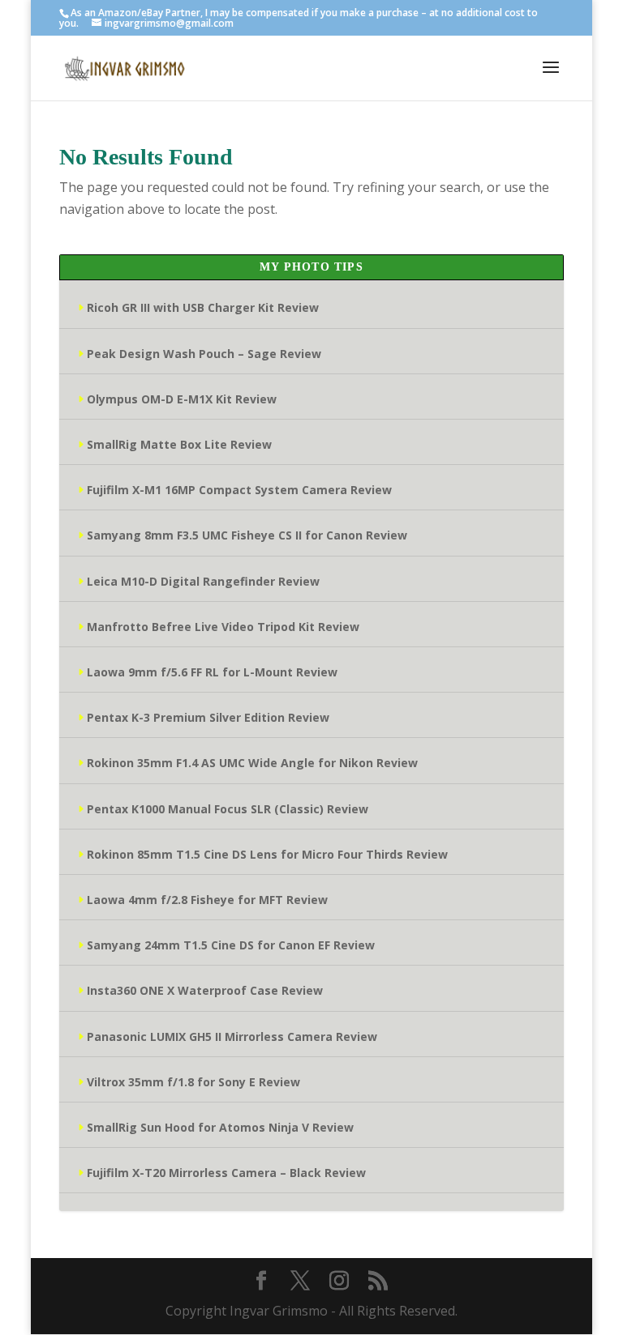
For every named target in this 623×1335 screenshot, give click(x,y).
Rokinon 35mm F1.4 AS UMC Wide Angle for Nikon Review (252, 762)
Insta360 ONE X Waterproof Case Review (205, 990)
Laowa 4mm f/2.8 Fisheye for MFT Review (207, 899)
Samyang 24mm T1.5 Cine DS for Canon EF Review (231, 945)
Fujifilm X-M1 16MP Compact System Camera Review (239, 489)
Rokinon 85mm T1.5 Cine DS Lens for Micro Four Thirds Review (267, 854)
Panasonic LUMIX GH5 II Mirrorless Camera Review (232, 1036)
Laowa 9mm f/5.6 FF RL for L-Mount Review (212, 672)
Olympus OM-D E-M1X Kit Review (182, 399)
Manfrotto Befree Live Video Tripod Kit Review (223, 626)
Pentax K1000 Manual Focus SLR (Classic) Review (227, 809)
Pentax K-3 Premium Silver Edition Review (208, 717)
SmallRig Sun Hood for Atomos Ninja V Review (220, 1127)
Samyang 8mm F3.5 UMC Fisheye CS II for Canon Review (247, 535)
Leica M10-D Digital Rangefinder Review (203, 581)
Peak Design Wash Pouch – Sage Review (204, 353)
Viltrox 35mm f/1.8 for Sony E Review (193, 1082)
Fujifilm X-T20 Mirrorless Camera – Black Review (226, 1172)
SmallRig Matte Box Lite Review (179, 444)
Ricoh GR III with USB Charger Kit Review (203, 307)
